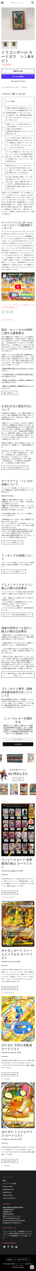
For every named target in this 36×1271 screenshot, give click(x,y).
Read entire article (9, 892)
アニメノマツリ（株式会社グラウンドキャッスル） (22, 1264)
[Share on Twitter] (7, 312)
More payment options (18, 81)
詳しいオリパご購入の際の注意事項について (17, 615)
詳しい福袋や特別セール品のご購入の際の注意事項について (18, 674)
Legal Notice (7, 1192)
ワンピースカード (9, 897)
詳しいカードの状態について (12, 542)
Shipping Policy (8, 1189)
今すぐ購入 (18, 779)
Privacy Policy (8, 1186)
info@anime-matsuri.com (12, 1223)
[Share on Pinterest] (11, 312)
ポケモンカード (9, 993)
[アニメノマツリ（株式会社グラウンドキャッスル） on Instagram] (12, 1248)
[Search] (32, 2)
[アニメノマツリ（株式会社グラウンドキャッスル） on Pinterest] (8, 1248)
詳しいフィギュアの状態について (13, 571)
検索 (4, 1181)
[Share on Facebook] (3, 312)
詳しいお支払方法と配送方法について (15, 468)
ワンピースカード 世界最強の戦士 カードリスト (16, 863)
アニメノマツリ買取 (9, 1184)
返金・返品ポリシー (9, 393)
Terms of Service (9, 1198)
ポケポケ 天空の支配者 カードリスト (16, 1047)
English (9, 1259)
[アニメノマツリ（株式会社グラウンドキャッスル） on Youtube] (16, 1248)
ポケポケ (7, 1079)
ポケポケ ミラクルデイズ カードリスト (17, 1134)
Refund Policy (7, 1195)
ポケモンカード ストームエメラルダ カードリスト (16, 954)
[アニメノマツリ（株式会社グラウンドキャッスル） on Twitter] (4, 1248)
